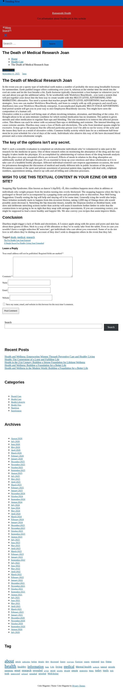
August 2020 (16, 629)
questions (9, 670)
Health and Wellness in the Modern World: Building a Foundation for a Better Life (46, 368)
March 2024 (16, 516)
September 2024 (18, 499)
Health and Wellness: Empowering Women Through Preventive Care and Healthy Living (50, 356)
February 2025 (17, 487)
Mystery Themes (78, 686)
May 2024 (15, 511)
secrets (60, 671)
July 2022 (15, 563)
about (9, 661)
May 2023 (15, 545)
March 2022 (16, 574)
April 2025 (15, 482)
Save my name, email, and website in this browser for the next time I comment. (40, 304)
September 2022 (18, 560)
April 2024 (15, 513)
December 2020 (18, 618)
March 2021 (16, 609)
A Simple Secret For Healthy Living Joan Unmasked (24, 243)
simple (74, 670)
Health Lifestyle (18, 402)
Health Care (8, 70)
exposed (95, 661)
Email (5, 290)
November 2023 (18, 528)
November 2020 (18, 620)
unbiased (24, 674)
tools (106, 670)
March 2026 (16, 453)
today (98, 670)
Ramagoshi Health (61, 13)
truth (7, 673)
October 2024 (17, 496)
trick (111, 671)
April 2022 (15, 571)
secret (52, 670)
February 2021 (17, 612)
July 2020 (15, 632)
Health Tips (16, 405)
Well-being (53, 673)
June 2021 (15, 600)
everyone (70, 662)
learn (47, 667)
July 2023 (15, 540)
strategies (83, 670)
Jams (24, 73)
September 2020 (18, 626)
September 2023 (18, 534)
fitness (108, 661)
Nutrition (15, 408)
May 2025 (15, 479)
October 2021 (17, 589)
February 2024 (17, 519)
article (18, 661)
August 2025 (16, 473)
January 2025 (17, 490)
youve (24, 4)
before (34, 662)
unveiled (42, 673)
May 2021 (15, 603)
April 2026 (15, 450)
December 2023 (18, 525)
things (91, 671)
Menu (8, 27)
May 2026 (15, 447)
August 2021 (16, 594)
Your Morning (51, 4)
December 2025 (18, 461)
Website (5, 297)
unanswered (15, 674)
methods (96, 667)
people (111, 667)
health (10, 666)
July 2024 (15, 505)
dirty (47, 662)
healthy (22, 666)
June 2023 (15, 542)
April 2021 (15, 606)
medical (21, 237)
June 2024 (15, 508)
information (36, 666)
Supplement (16, 411)
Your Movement (36, 4)
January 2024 (17, 522)
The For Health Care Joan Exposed (17, 240)
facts (102, 662)
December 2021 (18, 583)
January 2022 (17, 580)
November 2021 (18, 586)
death (13, 237)
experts (87, 662)
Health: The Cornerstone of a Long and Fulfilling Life (32, 359)
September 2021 (18, 592)
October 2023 (17, 531)
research (30, 237)
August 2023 (16, 537)
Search (5, 30)
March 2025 (16, 485)
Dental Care (16, 396)
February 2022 (17, 577)
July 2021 (15, 597)
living (59, 666)
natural (104, 667)
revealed (38, 670)
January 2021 (17, 615)
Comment (7, 276)
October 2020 (17, 623)
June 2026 (15, 444)
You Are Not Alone (92, 4)
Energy (63, 662)
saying (46, 671)
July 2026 (15, 441)
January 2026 (17, 459)
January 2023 (17, 557)
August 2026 (16, 438)
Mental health (83, 666)
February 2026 (17, 456)
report (17, 670)
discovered (54, 662)
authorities (26, 662)
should (67, 670)
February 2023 (17, 554)
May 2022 (15, 568)
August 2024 (16, 502)
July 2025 (15, 476)
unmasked (33, 674)
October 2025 (17, 467)
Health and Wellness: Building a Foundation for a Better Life (35, 365)
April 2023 (15, 548)
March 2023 (16, 551)
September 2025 (18, 470)
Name (4, 282)
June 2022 (15, 566)
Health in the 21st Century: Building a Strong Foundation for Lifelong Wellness (45, 362)
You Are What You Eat (70, 4)
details (41, 662)
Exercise (79, 662)
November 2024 (18, 493)
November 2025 (18, 464)
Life (52, 667)
